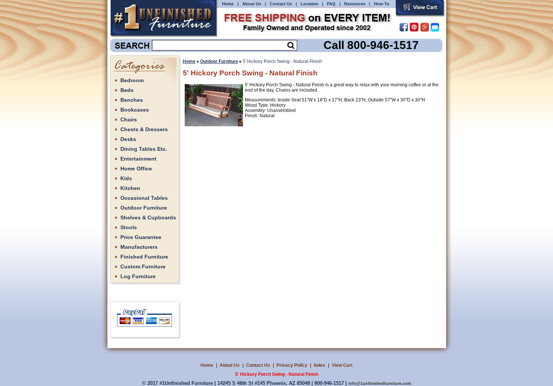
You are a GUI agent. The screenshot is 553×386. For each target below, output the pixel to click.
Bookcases (134, 110)
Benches (131, 100)
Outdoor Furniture (143, 208)
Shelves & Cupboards (148, 217)
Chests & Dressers (144, 129)
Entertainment (138, 159)
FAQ (331, 4)
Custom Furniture (143, 266)
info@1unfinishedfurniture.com (379, 383)
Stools (128, 227)
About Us (251, 4)
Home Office (136, 168)
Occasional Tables (144, 198)
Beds (127, 90)
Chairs (128, 119)
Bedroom (132, 80)
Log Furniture (138, 276)
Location (309, 4)
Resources (354, 4)
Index (319, 365)
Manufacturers (139, 247)
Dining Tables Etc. (143, 149)
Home (228, 4)
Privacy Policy (291, 365)
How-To (381, 4)
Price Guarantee (140, 237)
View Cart (342, 365)
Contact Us (281, 4)
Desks (128, 139)
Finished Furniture (144, 257)
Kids (126, 178)
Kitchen (130, 188)
